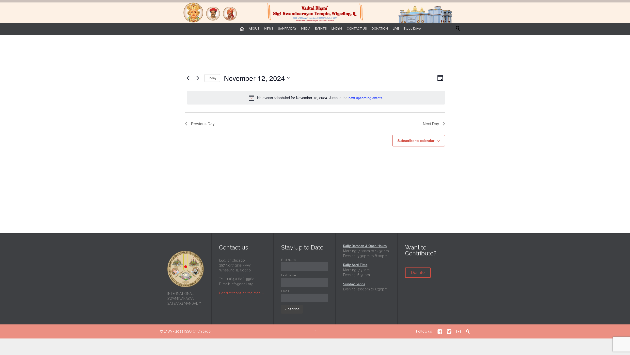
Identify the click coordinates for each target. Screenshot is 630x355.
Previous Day (203, 123)
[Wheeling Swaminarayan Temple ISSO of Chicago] (315, 12)
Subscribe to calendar (415, 140)
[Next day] (198, 78)
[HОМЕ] (242, 29)
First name (288, 260)
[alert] (316, 98)
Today (212, 78)
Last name (288, 275)
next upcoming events (365, 98)
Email (285, 291)
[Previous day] (188, 78)
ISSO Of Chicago (197, 331)
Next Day (431, 123)
